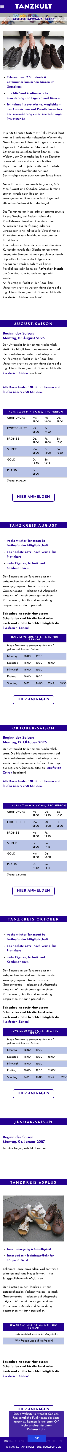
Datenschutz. (36, 1429)
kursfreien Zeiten (15, 373)
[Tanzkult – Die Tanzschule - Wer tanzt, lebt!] (33, 6)
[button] (2, 6)
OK (37, 1438)
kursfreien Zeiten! (15, 628)
